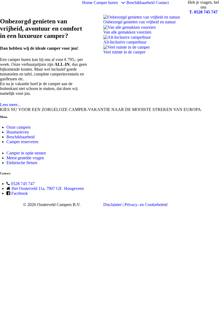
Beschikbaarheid (20, 137)
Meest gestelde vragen (25, 158)
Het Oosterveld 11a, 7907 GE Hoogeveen (48, 188)
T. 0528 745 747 (203, 12)
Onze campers (18, 127)
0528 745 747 (23, 183)
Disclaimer (112, 204)
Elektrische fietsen (21, 162)
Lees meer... (10, 104)
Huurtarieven (17, 132)
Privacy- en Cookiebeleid (145, 204)
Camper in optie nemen (26, 153)
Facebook (19, 193)
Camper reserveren (22, 141)
